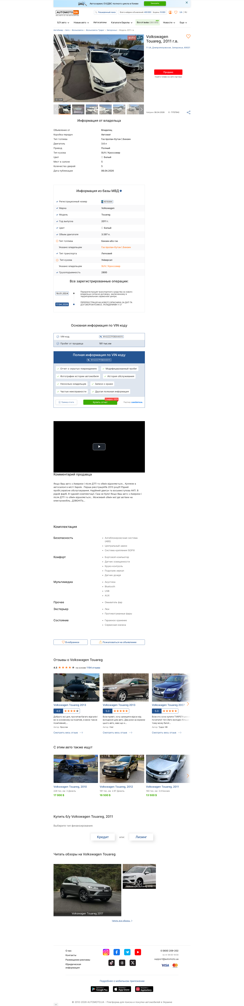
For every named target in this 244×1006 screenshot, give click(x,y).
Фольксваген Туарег (95, 30)
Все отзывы (147, 22)
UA (181, 12)
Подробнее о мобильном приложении (122, 981)
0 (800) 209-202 (169, 950)
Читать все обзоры (121, 920)
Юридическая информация (73, 966)
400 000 (147, 12)
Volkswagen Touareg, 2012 (116, 786)
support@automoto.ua (166, 959)
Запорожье (112, 30)
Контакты (71, 955)
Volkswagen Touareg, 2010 (70, 786)
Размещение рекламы (78, 959)
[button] (141, 68)
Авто (67, 30)
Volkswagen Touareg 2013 (70, 704)
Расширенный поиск (107, 12)
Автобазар (58, 30)
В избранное (72, 642)
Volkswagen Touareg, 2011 (162, 786)
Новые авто (80, 22)
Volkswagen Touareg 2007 (168, 704)
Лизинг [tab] (141, 837)
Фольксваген (78, 30)
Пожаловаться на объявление (119, 642)
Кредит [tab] (103, 837)
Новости (167, 22)
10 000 (162, 12)
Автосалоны (99, 22)
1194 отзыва (93, 667)
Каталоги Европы (120, 22)
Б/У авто (61, 22)
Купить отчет (105, 402)
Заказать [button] (155, 3)
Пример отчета (67, 402)
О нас (69, 950)
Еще (182, 22)
